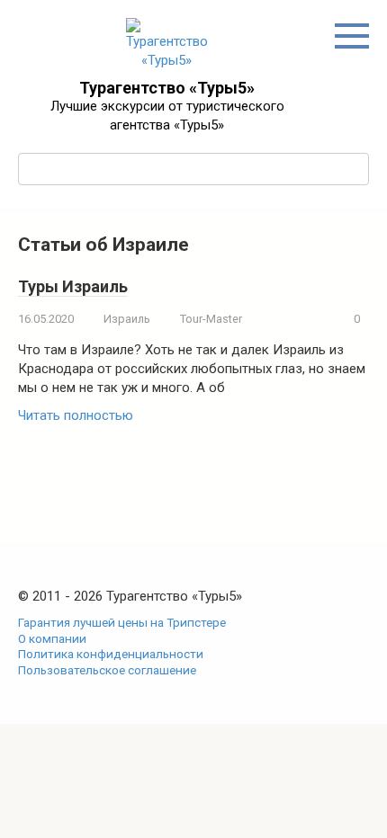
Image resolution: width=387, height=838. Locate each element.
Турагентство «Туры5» (167, 87)
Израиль (127, 318)
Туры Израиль (73, 286)
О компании (52, 638)
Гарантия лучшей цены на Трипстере (122, 622)
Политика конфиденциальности (110, 653)
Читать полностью (75, 415)
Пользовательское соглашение (107, 670)
